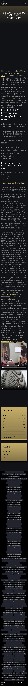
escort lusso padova (19, 638)
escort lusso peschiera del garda (14, 643)
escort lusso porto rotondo (8, 649)
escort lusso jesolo (19, 621)
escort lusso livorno (19, 623)
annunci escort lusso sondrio (14, 539)
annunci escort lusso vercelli (14, 554)
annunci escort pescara (20, 560)
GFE (14, 673)
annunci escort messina (7, 558)
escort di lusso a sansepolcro (9, 580)
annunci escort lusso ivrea (14, 506)
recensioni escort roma (20, 677)
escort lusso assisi (9, 586)
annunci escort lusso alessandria (14, 483)
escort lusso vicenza (7, 673)
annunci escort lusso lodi (14, 511)
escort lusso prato (20, 651)
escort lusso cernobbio (8, 601)
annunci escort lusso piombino (14, 528)
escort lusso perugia (19, 640)
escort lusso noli (9, 636)
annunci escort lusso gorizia (14, 504)
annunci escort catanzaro (17, 472)
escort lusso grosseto (8, 619)
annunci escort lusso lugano (14, 513)
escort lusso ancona (8, 584)
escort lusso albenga (8, 582)
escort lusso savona (19, 662)
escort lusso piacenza (9, 645)
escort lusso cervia (20, 601)
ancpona (7, 472)
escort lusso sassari (8, 662)
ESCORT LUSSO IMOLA (20, 619)
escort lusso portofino (21, 649)
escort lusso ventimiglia (20, 669)
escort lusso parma (8, 640)
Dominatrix (7, 571)
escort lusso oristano (8, 638)
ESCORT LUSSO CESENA (7, 604)
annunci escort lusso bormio (14, 491)
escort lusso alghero (20, 582)
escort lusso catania (8, 599)
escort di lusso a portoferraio (14, 576)
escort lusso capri (20, 597)
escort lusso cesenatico (20, 604)
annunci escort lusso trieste (14, 545)
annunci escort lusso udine (14, 547)
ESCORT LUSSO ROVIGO (19, 658)
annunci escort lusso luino (14, 515)
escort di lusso (11, 98)
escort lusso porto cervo (19, 647)
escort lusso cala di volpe (8, 595)
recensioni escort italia (19, 675)
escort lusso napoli (21, 634)
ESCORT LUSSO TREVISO (19, 666)
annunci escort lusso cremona (14, 496)
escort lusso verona (8, 671)
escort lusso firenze (8, 614)
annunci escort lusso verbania (14, 552)
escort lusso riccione (9, 655)
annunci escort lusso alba (14, 480)
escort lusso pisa (20, 645)
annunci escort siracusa (7, 567)
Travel (18, 679)
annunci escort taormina (20, 567)
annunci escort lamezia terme (8, 478)
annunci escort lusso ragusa (14, 535)
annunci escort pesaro (7, 560)
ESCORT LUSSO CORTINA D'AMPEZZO (14, 608)
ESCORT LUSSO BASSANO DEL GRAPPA (14, 589)
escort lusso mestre (19, 627)
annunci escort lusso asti (14, 485)
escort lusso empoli (7, 612)
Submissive (12, 679)
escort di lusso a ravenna (14, 578)
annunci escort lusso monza (14, 519)
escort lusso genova (21, 617)
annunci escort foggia (20, 474)
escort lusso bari (19, 586)
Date (24, 569)
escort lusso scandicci (7, 664)
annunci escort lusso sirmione (14, 537)
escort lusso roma (8, 658)
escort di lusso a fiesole (17, 571)
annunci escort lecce (22, 478)
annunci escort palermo (20, 558)
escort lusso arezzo (19, 584)
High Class (23, 673)
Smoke (6, 679)
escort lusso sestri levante (20, 664)
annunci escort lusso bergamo (14, 487)
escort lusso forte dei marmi (8, 617)
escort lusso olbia (18, 636)
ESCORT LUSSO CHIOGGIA (7, 606)
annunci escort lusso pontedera (14, 530)
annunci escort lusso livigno (14, 509)
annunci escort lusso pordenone (14, 532)
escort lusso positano (9, 651)
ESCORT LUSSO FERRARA (19, 612)
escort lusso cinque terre (20, 606)
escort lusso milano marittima (19, 630)
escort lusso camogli (21, 595)
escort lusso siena (8, 666)
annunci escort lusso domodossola (14, 500)
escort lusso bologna (8, 591)
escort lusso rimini (19, 655)
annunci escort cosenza (8, 474)
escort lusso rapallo (7, 653)
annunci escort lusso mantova (14, 517)
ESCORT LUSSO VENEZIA (7, 669)
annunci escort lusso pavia (14, 526)
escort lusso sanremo (19, 660)
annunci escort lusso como (14, 493)
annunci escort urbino (8, 569)
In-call (5, 675)
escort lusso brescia (8, 593)
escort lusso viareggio (19, 671)
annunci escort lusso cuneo (14, 498)
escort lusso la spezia (9, 623)
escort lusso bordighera (19, 591)
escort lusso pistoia (7, 647)
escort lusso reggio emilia (19, 653)
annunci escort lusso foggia (14, 502)
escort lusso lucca (8, 625)
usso (22, 679)
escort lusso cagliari (19, 593)
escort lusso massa (8, 627)
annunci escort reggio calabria (14, 565)
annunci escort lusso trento (14, 543)
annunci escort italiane (14, 476)
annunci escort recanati (14, 563)
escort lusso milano (6, 630)
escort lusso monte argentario (9, 634)
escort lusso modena (14, 632)
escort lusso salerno (8, 660)
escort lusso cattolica (19, 599)
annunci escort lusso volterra (14, 556)
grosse (18, 673)
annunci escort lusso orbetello (14, 524)
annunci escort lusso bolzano (14, 489)
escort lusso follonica (19, 614)
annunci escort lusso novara (14, 521)
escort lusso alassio (21, 580)
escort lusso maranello (19, 625)
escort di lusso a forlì (8, 573)
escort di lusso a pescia (19, 573)
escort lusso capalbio (9, 597)
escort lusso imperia (9, 621)
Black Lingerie (18, 569)
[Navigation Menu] (25, 3)
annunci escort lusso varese (14, 550)
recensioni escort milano (8, 677)
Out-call (10, 675)
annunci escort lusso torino (14, 541)
